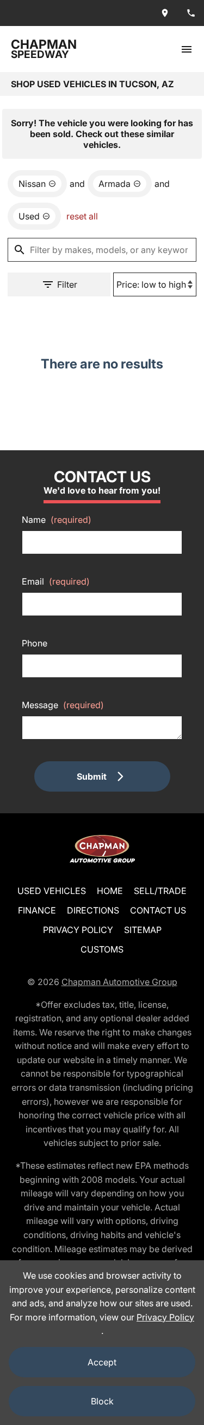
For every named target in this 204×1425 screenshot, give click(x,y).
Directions (93, 910)
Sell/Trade (160, 890)
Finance (37, 910)
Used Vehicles (51, 890)
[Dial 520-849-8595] (191, 13)
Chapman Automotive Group (119, 981)
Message (63, 704)
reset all (82, 216)
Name (56, 519)
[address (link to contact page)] (165, 13)
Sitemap (143, 929)
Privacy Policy (78, 929)
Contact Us (158, 910)
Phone (34, 643)
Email (56, 581)
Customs (102, 949)
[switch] (186, 49)
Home (110, 890)
